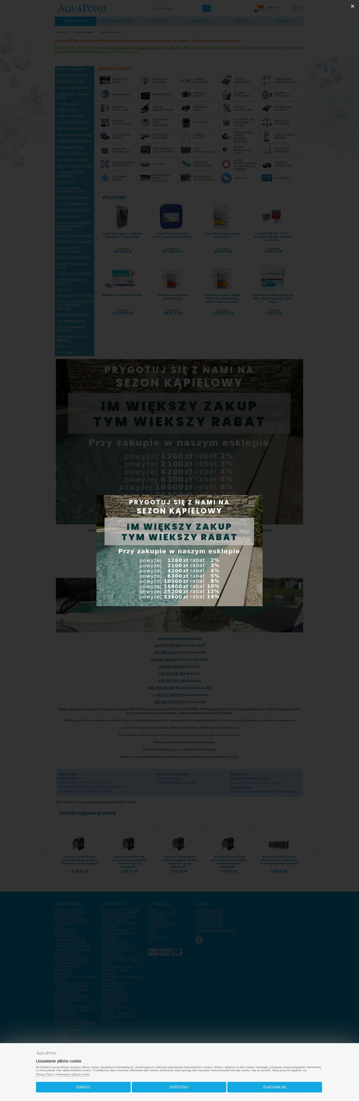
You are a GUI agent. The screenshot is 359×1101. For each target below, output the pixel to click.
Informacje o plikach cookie (73, 1074)
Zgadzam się (274, 1087)
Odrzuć (83, 1087)
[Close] (352, 6)
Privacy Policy (44, 1074)
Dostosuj (179, 1087)
